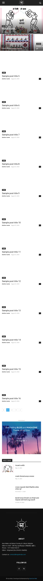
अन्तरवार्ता (38, 43)
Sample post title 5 (11, 76)
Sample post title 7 (11, 134)
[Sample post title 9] (21, 181)
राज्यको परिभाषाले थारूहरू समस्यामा (24, 476)
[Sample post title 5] (21, 64)
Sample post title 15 (11, 369)
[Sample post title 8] (21, 151)
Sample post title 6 (11, 105)
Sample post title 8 (11, 164)
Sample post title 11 (11, 252)
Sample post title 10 (11, 222)
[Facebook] (19, 569)
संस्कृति (3, 45)
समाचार (4, 72)
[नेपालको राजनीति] (21, 21)
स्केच (3, 26)
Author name (6, 78)
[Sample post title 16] (21, 386)
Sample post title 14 (11, 340)
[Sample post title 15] (21, 357)
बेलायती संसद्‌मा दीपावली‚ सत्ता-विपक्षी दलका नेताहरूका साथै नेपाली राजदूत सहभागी (27, 499)
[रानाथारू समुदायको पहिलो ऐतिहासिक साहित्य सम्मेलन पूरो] (8, 490)
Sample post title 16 (11, 398)
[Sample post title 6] (21, 93)
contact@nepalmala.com (18, 554)
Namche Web (33, 578)
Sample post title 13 (11, 310)
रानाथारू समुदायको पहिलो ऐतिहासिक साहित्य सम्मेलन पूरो (27, 488)
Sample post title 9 (11, 193)
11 (40, 78)
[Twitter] (24, 569)
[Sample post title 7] (21, 122)
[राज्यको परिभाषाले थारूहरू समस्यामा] (17, 42)
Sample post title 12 (11, 281)
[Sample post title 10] (21, 210)
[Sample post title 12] (21, 269)
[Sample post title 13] (21, 298)
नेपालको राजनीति (19, 465)
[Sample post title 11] (21, 239)
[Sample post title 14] (21, 327)
